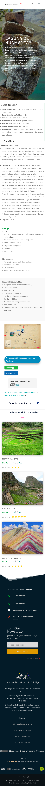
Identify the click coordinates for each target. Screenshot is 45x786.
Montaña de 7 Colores (11, 558)
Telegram (9, 373)
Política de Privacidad (22, 730)
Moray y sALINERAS (10, 459)
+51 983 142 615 (19, 596)
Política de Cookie (22, 736)
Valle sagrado (8, 509)
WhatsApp (10, 367)
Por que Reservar (22, 742)
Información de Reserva (22, 724)
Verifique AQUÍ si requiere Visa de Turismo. (20, 359)
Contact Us (23, 758)
